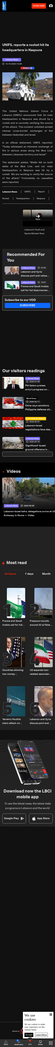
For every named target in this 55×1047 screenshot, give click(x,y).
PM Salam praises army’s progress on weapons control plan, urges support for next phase (38, 388)
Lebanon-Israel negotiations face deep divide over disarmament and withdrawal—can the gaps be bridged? (38, 428)
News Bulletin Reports (35, 419)
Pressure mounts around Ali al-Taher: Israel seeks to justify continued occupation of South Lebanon (40, 623)
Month (46, 574)
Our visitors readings (23, 371)
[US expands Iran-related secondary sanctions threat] (41, 656)
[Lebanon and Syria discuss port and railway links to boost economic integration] (41, 705)
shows (40, 1044)
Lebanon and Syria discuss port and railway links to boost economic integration (34, 274)
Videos (14, 471)
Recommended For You (26, 258)
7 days (29, 574)
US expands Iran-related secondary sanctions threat (40, 672)
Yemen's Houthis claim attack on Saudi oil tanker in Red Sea (12, 721)
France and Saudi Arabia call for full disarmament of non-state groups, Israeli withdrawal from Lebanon (35, 288)
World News (31, 399)
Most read (16, 563)
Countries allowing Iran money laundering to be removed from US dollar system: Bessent (12, 672)
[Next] (51, 497)
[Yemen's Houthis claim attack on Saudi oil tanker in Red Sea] (13, 705)
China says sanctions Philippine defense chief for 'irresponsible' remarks (38, 408)
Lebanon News (28, 268)
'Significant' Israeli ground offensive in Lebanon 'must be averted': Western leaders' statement (36, 448)
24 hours (10, 574)
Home (6, 1044)
